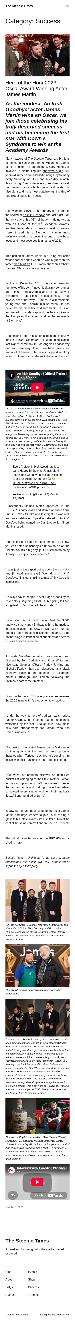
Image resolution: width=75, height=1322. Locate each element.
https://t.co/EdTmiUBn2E (40, 483)
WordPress (63, 1314)
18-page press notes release (50, 696)
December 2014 (31, 283)
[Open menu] (67, 6)
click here (18, 1151)
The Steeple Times (19, 6)
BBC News (41, 628)
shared (18, 526)
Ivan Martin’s (22, 264)
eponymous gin (53, 171)
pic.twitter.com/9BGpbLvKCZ (31, 487)
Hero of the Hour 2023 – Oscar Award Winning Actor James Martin (36, 88)
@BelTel (18, 483)
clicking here (13, 842)
